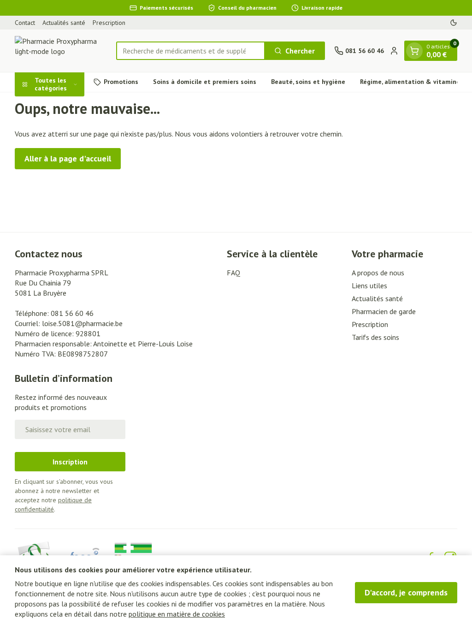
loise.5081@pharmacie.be (82, 323)
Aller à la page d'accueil (67, 158)
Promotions (121, 81)
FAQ (233, 272)
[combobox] (190, 51)
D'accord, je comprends (406, 592)
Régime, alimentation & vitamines (411, 81)
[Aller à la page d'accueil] (61, 51)
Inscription (70, 461)
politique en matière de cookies (177, 613)
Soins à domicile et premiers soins (204, 81)
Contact (25, 22)
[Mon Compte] (394, 50)
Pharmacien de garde (384, 311)
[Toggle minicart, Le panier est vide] (414, 50)
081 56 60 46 (72, 313)
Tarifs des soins (375, 337)
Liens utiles (369, 285)
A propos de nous (378, 272)
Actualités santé (63, 22)
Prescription (109, 22)
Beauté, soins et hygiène (308, 81)
